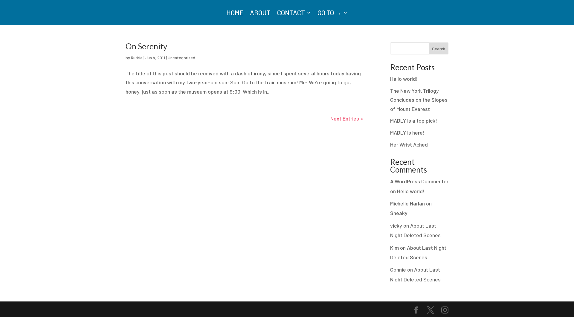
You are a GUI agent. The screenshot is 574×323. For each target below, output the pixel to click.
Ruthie (137, 57)
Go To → (329, 13)
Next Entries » (346, 118)
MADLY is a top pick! (413, 120)
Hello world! (404, 78)
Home (234, 13)
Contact (291, 13)
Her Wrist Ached (409, 144)
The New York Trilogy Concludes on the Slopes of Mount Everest (419, 99)
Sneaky (398, 213)
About (260, 13)
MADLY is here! (407, 132)
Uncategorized (181, 57)
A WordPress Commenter (419, 181)
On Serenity (146, 46)
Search (438, 48)
